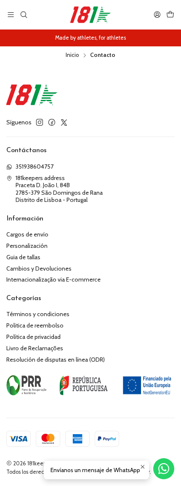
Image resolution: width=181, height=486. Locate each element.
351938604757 (34, 166)
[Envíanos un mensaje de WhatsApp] (163, 468)
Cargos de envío (27, 234)
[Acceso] (157, 14)
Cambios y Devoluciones (39, 268)
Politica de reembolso (35, 325)
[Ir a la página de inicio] (90, 14)
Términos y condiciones (37, 314)
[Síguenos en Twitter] (64, 122)
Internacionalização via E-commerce (53, 279)
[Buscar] (23, 14)
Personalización (27, 246)
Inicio (72, 55)
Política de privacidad (33, 337)
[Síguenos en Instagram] (39, 122)
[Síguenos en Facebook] (52, 122)
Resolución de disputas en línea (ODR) (55, 359)
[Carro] (170, 14)
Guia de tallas (23, 257)
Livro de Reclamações (34, 348)
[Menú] (10, 14)
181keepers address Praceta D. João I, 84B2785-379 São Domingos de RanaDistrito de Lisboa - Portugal (59, 189)
